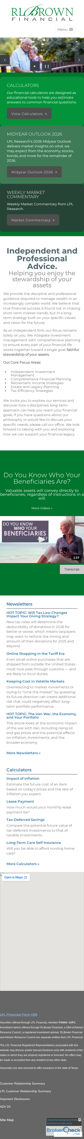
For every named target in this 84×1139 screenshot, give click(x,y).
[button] (65, 29)
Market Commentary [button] (30, 220)
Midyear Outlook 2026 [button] (32, 172)
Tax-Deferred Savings (25, 820)
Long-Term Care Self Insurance (33, 843)
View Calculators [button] (27, 114)
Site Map (7, 1120)
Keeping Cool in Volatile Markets (35, 681)
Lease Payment (20, 801)
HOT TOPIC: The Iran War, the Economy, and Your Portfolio (41, 715)
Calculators (18, 769)
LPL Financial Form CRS (18, 1015)
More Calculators (22, 864)
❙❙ (47, 66)
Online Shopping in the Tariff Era (35, 654)
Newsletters (19, 604)
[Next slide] (79, 60)
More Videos (42, 508)
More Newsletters (23, 753)
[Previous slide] (5, 60)
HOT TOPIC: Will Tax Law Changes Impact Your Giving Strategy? (36, 614)
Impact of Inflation (22, 778)
